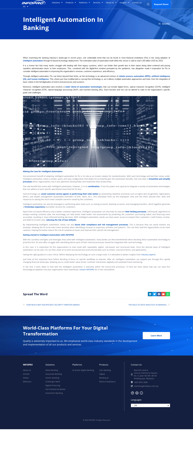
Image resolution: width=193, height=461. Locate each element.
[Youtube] (141, 393)
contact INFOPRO (86, 269)
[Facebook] (137, 393)
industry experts (148, 254)
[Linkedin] (132, 393)
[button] (150, 294)
